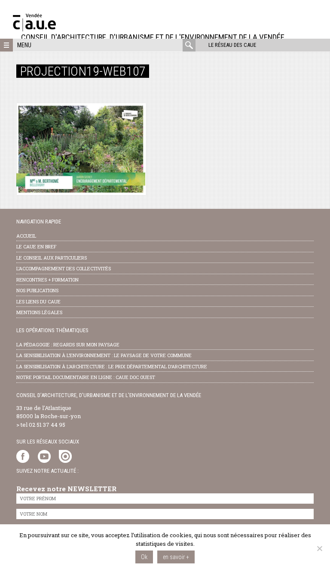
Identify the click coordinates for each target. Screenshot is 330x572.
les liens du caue (38, 301)
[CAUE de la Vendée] (34, 29)
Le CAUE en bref (36, 246)
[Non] (319, 548)
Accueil (26, 235)
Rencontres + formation (47, 279)
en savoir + (176, 557)
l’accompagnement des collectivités (63, 268)
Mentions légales (39, 312)
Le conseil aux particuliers (51, 257)
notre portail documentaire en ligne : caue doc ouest (85, 377)
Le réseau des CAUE (232, 45)
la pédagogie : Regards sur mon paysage (67, 344)
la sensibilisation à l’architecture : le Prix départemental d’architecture (111, 366)
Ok (144, 557)
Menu (24, 45)
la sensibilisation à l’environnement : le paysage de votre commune (104, 355)
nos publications (37, 290)
